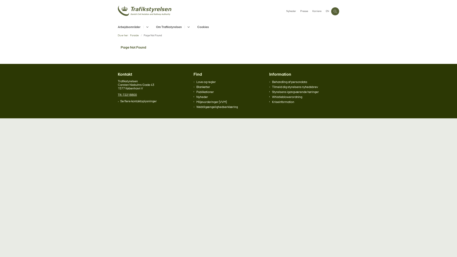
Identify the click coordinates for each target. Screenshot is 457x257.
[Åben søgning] (335, 11)
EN (327, 11)
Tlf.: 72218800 (127, 95)
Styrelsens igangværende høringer (295, 92)
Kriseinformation (283, 102)
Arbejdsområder (129, 27)
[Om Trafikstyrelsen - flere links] (188, 27)
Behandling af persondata (289, 82)
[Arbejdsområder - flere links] (146, 27)
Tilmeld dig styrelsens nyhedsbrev (295, 87)
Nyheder (202, 97)
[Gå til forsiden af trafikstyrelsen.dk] (201, 11)
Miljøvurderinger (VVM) (211, 102)
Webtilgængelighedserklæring (217, 107)
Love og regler (206, 82)
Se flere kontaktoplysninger (138, 101)
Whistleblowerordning (287, 97)
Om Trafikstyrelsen (169, 27)
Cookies (203, 27)
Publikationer (205, 92)
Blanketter (203, 87)
